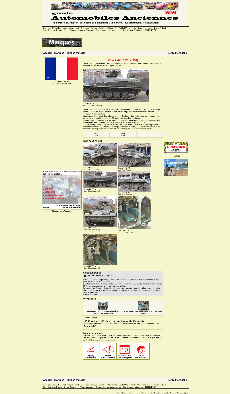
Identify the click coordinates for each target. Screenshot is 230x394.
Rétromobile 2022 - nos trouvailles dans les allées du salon (143, 313)
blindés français (76, 53)
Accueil (47, 53)
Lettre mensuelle (177, 53)
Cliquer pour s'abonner (61, 211)
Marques (59, 53)
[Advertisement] (130, 44)
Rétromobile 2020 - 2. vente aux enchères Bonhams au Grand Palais (103, 312)
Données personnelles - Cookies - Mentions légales (171, 393)
